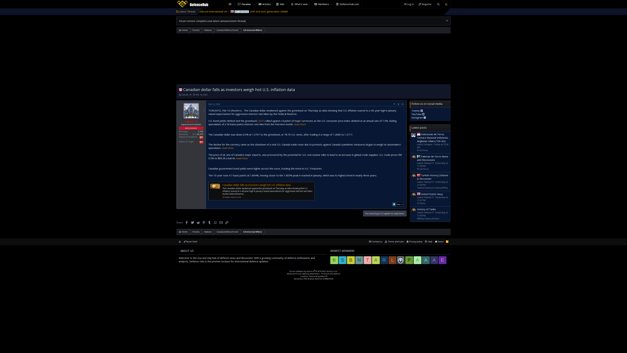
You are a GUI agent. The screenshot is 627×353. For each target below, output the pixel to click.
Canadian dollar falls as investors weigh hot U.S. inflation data (257, 184)
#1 (403, 104)
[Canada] (180, 89)
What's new (301, 4)
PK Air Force (423, 169)
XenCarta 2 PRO (300, 278)
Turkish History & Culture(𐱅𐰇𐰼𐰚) (432, 187)
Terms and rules (396, 241)
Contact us (377, 241)
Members (323, 4)
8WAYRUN (329, 278)
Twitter (416, 110)
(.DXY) (260, 120)
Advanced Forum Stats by (313, 273)
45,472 (200, 134)
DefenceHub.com (349, 4)
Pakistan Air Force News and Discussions (432, 158)
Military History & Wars (428, 218)
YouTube (416, 114)
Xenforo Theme (314, 276)
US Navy (421, 203)
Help (430, 241)
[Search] (438, 4)
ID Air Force (422, 150)
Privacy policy (416, 241)
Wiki (282, 4)
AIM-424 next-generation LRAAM (249, 11)
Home (230, 4)
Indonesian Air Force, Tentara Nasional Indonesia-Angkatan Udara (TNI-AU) (433, 138)
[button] (254, 4)
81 (194, 134)
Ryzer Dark (191, 241)
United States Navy (432, 194)
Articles (266, 4)
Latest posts (419, 127)
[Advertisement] (313, 60)
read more (300, 124)
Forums (246, 4)
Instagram (417, 117)
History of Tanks (426, 209)
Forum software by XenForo (313, 271)
